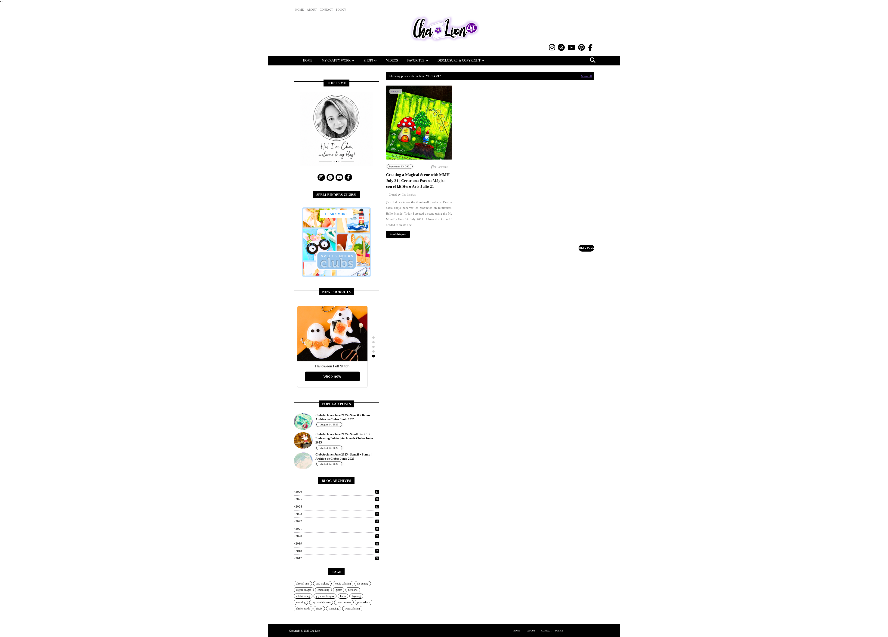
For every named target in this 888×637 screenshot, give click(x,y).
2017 (337, 558)
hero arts (353, 589)
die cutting (362, 583)
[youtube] (571, 47)
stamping (334, 608)
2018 (337, 551)
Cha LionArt (409, 194)
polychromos (344, 602)
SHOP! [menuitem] (368, 60)
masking (300, 602)
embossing (323, 589)
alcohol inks (302, 583)
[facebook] (590, 48)
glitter (339, 589)
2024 (337, 506)
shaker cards (303, 608)
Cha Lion (315, 630)
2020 (337, 536)
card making (322, 583)
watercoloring (352, 608)
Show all (586, 76)
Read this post (398, 234)
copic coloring (343, 583)
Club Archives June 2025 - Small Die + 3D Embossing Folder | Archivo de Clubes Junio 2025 (344, 438)
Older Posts (586, 248)
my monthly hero (321, 602)
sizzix (319, 608)
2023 (337, 514)
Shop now (332, 376)
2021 (337, 528)
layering (356, 596)
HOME (516, 630)
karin (343, 596)
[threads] (561, 47)
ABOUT (531, 630)
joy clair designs (325, 596)
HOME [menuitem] (307, 60)
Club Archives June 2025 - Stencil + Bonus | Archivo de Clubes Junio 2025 (343, 417)
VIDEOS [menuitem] (392, 60)
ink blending (303, 596)
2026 (337, 491)
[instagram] (552, 47)
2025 (337, 499)
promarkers (363, 602)
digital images (303, 589)
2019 (337, 543)
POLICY (559, 630)
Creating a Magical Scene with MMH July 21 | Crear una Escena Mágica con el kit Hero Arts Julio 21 (418, 180)
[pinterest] (581, 47)
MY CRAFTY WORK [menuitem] (336, 60)
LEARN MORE (336, 214)
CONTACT (546, 630)
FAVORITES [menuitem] (416, 60)
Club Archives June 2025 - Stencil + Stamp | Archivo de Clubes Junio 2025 (343, 456)
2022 (337, 521)
